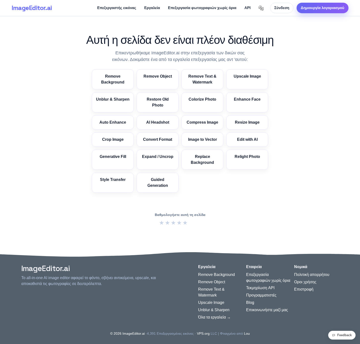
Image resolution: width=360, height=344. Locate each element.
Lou (247, 333)
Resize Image (247, 122)
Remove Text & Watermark (202, 79)
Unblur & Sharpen (113, 99)
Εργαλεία (152, 8)
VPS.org (203, 333)
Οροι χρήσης (305, 282)
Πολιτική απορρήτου (311, 275)
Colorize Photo (202, 99)
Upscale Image (247, 76)
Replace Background (202, 159)
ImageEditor (32, 8)
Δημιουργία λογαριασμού (322, 8)
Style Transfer (113, 180)
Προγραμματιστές (261, 295)
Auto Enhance (112, 122)
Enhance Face (247, 99)
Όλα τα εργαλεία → (214, 317)
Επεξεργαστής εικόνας (116, 8)
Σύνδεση (281, 8)
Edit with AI (247, 139)
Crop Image (113, 139)
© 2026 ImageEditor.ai (127, 333)
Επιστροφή (303, 289)
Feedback (344, 335)
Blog (250, 302)
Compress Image (202, 122)
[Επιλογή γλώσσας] (261, 8)
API (247, 8)
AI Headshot (157, 122)
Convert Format (157, 139)
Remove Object (158, 76)
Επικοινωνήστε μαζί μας (267, 310)
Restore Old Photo (158, 102)
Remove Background (112, 79)
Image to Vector (202, 139)
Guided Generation (157, 183)
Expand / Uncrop (157, 156)
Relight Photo (247, 156)
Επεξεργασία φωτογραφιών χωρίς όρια (202, 8)
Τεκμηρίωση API (260, 288)
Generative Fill (113, 156)
